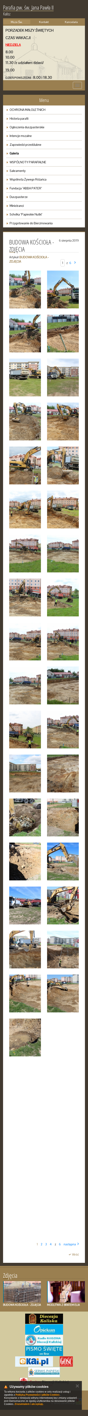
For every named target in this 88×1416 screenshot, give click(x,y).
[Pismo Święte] (44, 1351)
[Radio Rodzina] (44, 1340)
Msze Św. (17, 22)
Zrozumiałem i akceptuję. (29, 1404)
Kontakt (44, 22)
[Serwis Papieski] (44, 1372)
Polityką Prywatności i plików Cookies (38, 1394)
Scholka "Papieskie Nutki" (26, 214)
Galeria (14, 153)
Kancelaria (71, 22)
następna (70, 1244)
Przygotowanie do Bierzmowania (31, 223)
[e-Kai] (34, 1361)
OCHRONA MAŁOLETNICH (27, 110)
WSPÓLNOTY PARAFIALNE (28, 162)
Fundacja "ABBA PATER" (26, 188)
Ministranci (17, 206)
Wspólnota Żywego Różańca (28, 179)
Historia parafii (19, 118)
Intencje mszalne (21, 136)
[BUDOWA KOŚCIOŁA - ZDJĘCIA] (25, 289)
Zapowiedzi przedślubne (25, 145)
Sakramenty (18, 171)
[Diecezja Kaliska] (44, 1319)
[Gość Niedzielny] (66, 1361)
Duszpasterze (19, 197)
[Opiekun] (44, 1329)
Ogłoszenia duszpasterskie (27, 127)
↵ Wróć (74, 1254)
